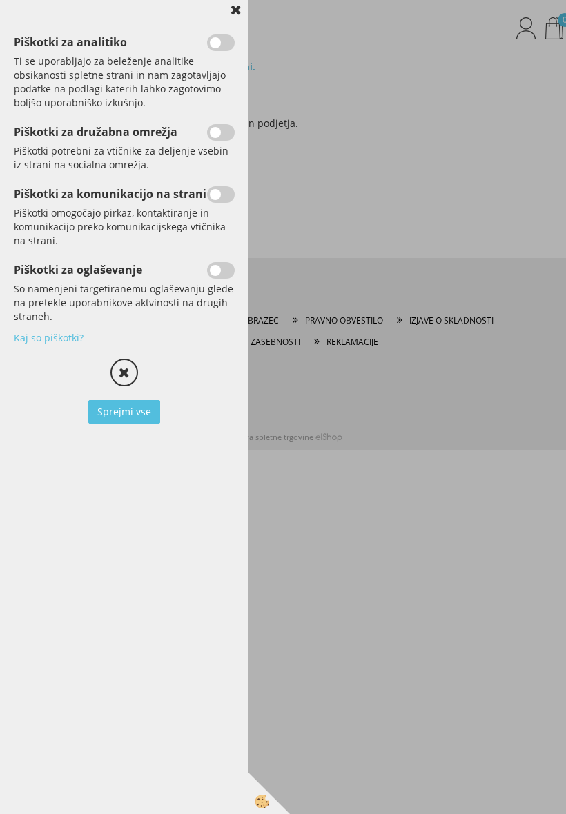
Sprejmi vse (124, 411)
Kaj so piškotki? (49, 337)
